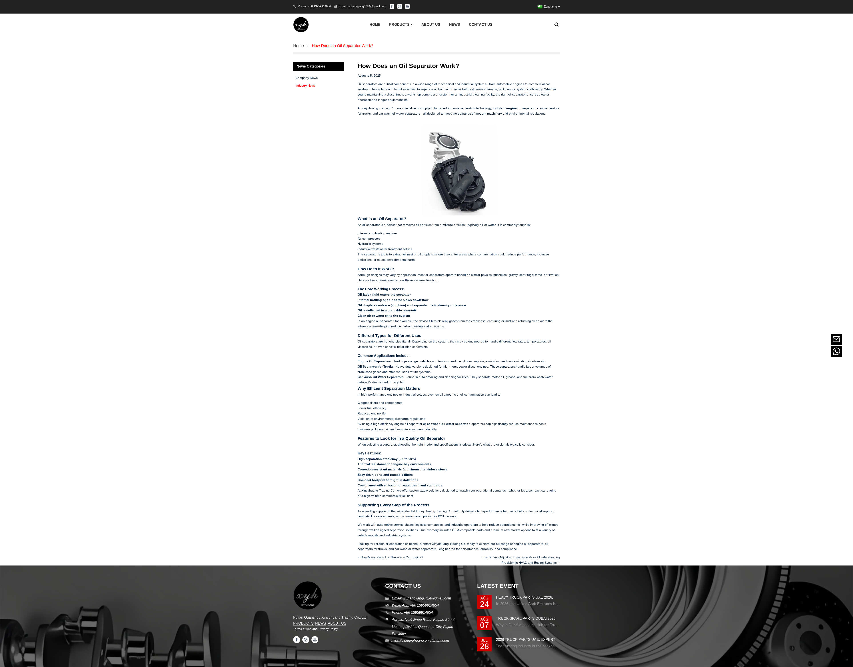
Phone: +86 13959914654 (314, 6)
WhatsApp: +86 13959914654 (415, 605)
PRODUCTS (303, 623)
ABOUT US (337, 623)
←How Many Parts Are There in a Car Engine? (390, 557)
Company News (306, 78)
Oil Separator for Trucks (376, 366)
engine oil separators (522, 108)
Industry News (305, 85)
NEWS (320, 623)
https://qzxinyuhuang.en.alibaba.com (419, 640)
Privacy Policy (328, 629)
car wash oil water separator (448, 424)
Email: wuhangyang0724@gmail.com (362, 6)
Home (298, 46)
